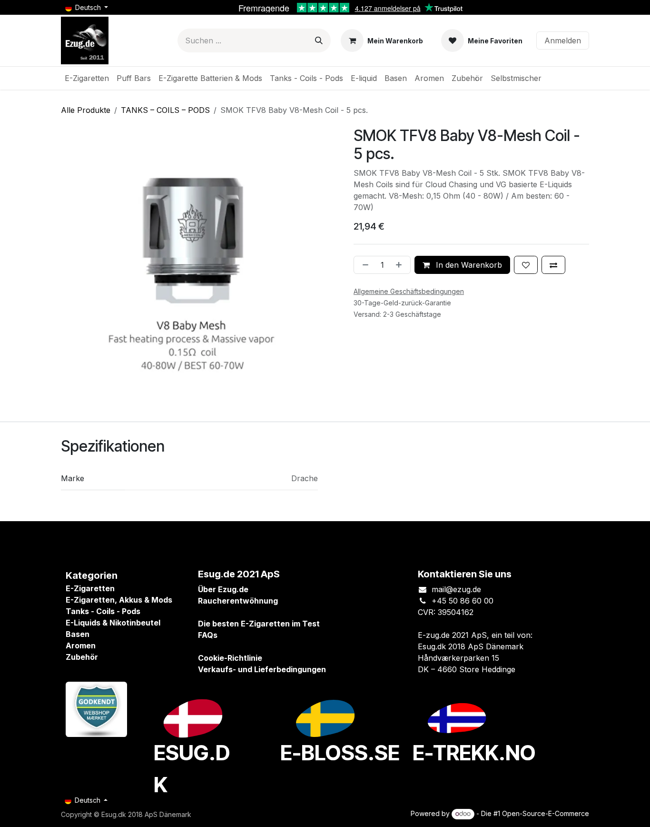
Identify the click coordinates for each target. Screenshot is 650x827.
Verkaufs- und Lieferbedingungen (262, 669)
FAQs (207, 635)
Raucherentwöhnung (238, 600)
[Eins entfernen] (363, 264)
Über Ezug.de (223, 589)
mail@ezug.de (456, 589)
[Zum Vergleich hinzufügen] (553, 265)
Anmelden (562, 40)
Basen (77, 634)
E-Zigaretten (90, 588)
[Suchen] (319, 40)
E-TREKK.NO (474, 753)
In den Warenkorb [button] (467, 265)
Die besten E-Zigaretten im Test (259, 623)
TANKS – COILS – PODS (165, 110)
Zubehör (82, 657)
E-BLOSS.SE (340, 753)
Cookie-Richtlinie (230, 658)
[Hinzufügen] (400, 264)
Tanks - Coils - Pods (103, 611)
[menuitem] (87, 78)
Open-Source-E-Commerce (545, 813)
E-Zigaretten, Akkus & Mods (119, 600)
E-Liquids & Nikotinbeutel (113, 622)
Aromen (81, 645)
